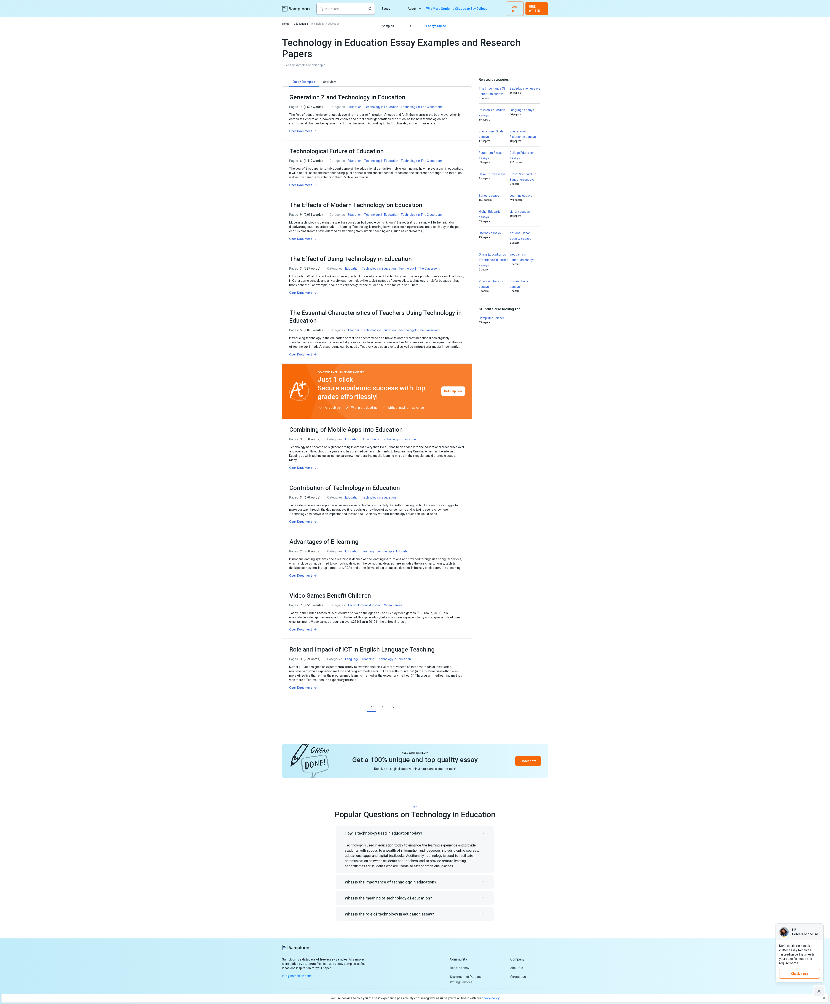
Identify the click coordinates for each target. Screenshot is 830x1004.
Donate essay (459, 968)
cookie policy (491, 998)
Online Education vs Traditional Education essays (493, 260)
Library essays (520, 211)
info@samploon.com (296, 976)
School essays (489, 195)
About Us (516, 968)
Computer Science (492, 318)
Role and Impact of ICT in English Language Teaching (362, 649)
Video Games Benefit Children (330, 595)
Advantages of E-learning (324, 541)
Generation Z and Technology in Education (347, 97)
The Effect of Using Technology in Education (350, 258)
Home (286, 23)
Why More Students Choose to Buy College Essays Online (456, 12)
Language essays (522, 110)
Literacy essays (490, 233)
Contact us (518, 976)
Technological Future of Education (336, 151)
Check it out (799, 973)
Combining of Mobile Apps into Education (346, 429)
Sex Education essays (525, 88)
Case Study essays (492, 174)
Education (301, 23)
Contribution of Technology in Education (345, 487)
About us (412, 12)
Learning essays (521, 195)
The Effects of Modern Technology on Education (355, 205)
